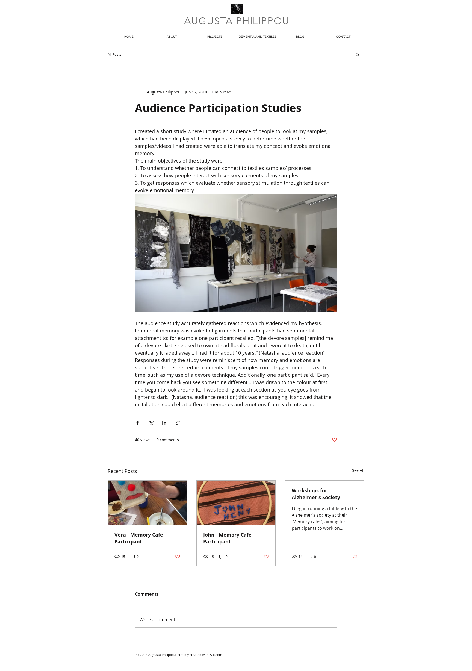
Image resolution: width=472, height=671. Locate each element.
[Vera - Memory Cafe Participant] (147, 503)
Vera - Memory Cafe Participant (138, 538)
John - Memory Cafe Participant (227, 538)
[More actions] (334, 92)
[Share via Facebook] (137, 422)
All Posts (114, 54)
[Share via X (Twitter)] (151, 422)
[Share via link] (177, 422)
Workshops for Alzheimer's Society (316, 494)
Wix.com (215, 654)
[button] (357, 54)
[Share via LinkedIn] (164, 422)
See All (358, 470)
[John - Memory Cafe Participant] (236, 503)
